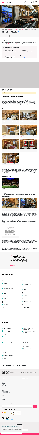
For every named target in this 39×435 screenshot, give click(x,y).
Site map (3, 383)
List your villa (4, 385)
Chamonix (4, 33)
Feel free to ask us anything (12, 43)
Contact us (3, 381)
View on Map (9, 33)
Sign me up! (35, 406)
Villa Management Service (6, 386)
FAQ (2, 382)
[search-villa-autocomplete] (26, 2)
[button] (19, 96)
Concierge (3, 384)
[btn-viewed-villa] (31, 2)
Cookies (3, 399)
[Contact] (24, 2)
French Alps (22, 381)
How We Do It (12, 265)
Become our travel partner (6, 392)
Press (3, 390)
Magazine (3, 389)
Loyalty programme (5, 391)
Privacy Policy (4, 398)
